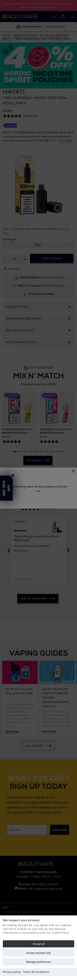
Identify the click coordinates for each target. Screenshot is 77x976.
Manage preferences (38, 961)
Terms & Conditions (36, 972)
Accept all (38, 943)
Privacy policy (12, 972)
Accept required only (38, 952)
